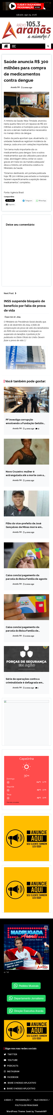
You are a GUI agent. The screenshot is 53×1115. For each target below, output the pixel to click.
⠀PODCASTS (12, 1066)
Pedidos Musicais (29, 986)
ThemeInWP (40, 1111)
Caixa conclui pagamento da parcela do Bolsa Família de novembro (22, 629)
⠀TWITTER (11, 1054)
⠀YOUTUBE (12, 1060)
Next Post (9, 293)
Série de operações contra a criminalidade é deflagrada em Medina (24, 680)
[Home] (6, 46)
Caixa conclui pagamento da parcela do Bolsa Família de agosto (26, 577)
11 (38, 429)
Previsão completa (13, 802)
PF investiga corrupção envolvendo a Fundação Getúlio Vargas (24, 421)
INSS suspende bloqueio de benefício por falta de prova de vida (25, 305)
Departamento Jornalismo (29, 998)
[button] (46, 928)
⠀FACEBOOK (12, 1077)
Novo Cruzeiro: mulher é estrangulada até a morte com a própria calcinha (25, 473)
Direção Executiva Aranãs (28, 1011)
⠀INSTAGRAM (12, 1071)
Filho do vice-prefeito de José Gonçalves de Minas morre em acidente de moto (23, 525)
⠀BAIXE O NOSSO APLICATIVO (21, 1083)
